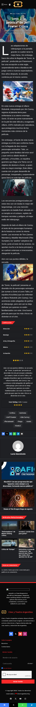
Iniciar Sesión (18, 681)
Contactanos (6, 646)
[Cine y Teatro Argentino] (18, 4)
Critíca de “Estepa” (8, 549)
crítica (12, 413)
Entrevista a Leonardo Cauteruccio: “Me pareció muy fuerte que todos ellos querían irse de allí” (26, 553)
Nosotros (5, 643)
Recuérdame (7, 668)
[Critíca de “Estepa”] (9, 543)
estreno (23, 413)
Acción (23, 13)
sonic (29, 421)
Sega (20, 421)
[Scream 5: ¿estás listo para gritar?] (26, 525)
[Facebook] (3, 433)
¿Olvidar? (30, 663)
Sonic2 (18, 426)
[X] (7, 433)
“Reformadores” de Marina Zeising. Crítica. (8, 533)
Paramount (9, 421)
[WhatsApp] (14, 433)
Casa (13, 13)
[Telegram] (18, 433)
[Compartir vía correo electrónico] (21, 433)
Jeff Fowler (11, 417)
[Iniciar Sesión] (10, 5)
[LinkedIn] (10, 433)
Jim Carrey (25, 417)
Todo (18, 13)
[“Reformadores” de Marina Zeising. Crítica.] (9, 525)
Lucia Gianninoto (18, 454)
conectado (22, 570)
